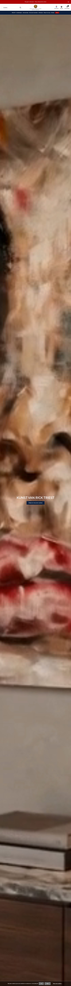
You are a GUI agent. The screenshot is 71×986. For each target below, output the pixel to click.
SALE (57, 12)
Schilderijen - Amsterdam (22, 12)
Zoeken (20, 7)
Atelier (52, 12)
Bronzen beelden (33, 12)
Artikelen (40, 12)
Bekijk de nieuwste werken (35, 503)
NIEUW (14, 12)
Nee (48, 983)
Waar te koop (47, 12)
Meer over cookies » (57, 983)
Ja (41, 983)
